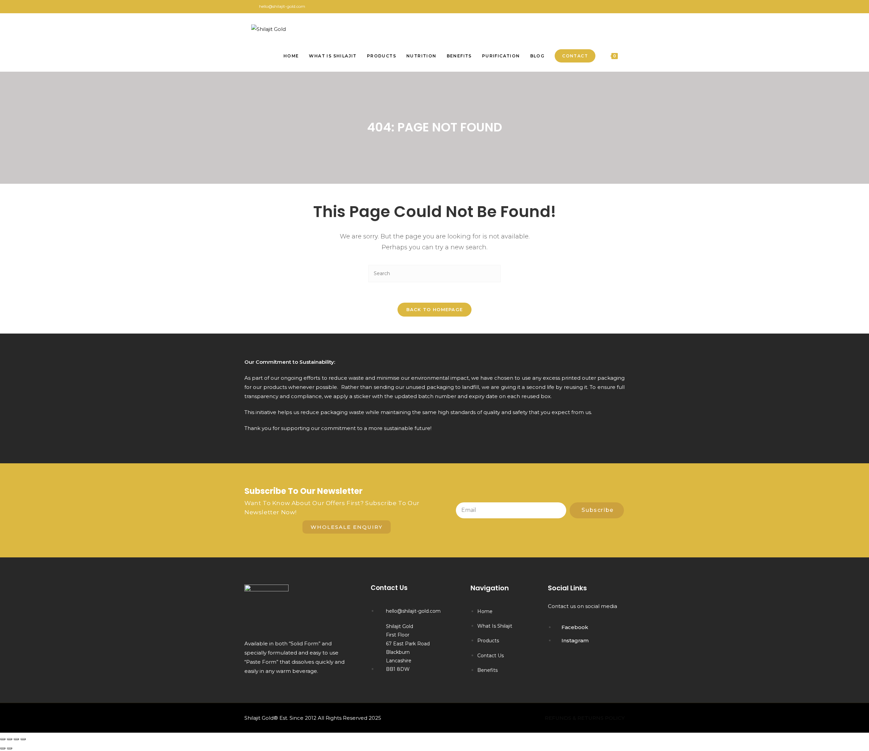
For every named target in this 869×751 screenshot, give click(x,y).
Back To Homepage (434, 309)
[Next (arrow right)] (9, 748)
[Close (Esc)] (23, 739)
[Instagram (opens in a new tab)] (615, 6)
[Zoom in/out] (2, 739)
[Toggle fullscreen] (9, 739)
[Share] (16, 739)
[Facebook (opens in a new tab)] (608, 6)
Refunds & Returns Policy (585, 718)
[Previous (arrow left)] (2, 748)
